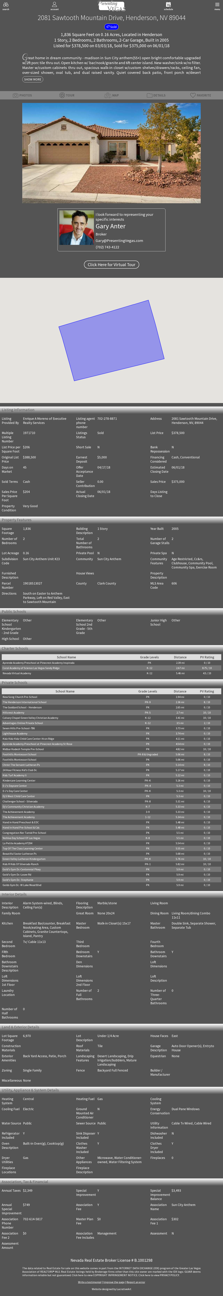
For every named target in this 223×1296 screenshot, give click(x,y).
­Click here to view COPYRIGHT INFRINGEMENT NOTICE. (105, 1275)
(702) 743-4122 (107, 247)
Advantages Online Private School (23, 723)
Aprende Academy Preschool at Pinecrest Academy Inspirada (38, 662)
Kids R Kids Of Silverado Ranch (21, 864)
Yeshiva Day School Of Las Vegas (21, 838)
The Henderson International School (25, 702)
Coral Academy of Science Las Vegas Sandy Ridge (31, 668)
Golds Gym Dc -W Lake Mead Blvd (22, 885)
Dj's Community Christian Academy (23, 806)
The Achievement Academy (19, 812)
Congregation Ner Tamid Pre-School (24, 832)
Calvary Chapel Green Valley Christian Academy (30, 717)
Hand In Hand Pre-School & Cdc (21, 827)
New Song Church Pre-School (20, 697)
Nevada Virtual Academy (17, 673)
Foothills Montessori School (19, 754)
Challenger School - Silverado (20, 801)
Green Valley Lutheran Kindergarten (24, 859)
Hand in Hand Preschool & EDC (21, 822)
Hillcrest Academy (13, 712)
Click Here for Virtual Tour (111, 264)
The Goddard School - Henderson (22, 707)
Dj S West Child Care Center (19, 796)
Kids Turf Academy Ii (14, 775)
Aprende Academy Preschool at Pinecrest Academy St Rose (37, 744)
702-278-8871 (107, 418)
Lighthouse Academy (15, 733)
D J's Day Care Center (15, 791)
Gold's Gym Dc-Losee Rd (17, 874)
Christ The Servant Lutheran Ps (21, 765)
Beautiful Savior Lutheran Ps (20, 853)
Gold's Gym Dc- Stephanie (18, 879)
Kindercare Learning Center (19, 780)
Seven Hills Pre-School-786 (19, 728)
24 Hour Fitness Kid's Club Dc (20, 770)
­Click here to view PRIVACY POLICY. (159, 1275)
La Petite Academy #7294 (17, 843)
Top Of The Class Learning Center (23, 848)
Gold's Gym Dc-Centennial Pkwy (22, 869)
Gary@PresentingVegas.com (119, 240)
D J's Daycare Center (15, 785)
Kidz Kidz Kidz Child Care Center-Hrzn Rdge (28, 738)
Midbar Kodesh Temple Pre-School (23, 749)
